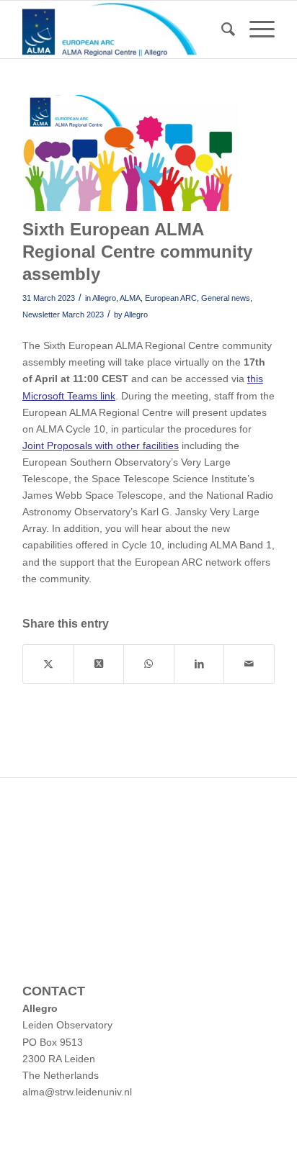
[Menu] (255, 29)
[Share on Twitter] (48, 664)
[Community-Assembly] (130, 153)
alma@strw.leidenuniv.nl (77, 1092)
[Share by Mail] (249, 664)
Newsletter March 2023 (63, 314)
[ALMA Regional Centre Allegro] (123, 29)
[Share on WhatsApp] (149, 664)
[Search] (221, 29)
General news (225, 298)
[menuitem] (221, 29)
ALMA (130, 298)
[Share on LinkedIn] (199, 664)
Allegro (104, 298)
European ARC (171, 298)
